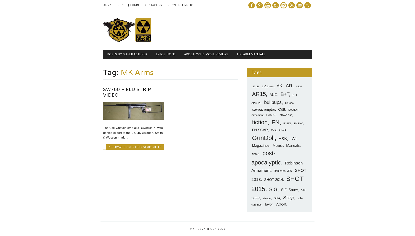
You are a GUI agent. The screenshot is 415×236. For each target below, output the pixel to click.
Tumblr (275, 5)
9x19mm (268, 86)
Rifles (157, 146)
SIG (273, 189)
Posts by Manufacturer (127, 54)
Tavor (268, 204)
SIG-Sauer (289, 190)
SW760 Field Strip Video (127, 92)
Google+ (259, 5)
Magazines (261, 146)
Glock (283, 130)
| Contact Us (152, 4)
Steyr (288, 197)
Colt (281, 109)
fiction (260, 122)
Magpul (278, 145)
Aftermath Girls (121, 146)
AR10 (299, 86)
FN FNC (298, 123)
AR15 (259, 94)
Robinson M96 (283, 170)
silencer (267, 198)
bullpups (273, 102)
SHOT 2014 (273, 180)
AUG (273, 95)
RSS (291, 5)
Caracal (289, 103)
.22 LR (255, 86)
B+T (285, 94)
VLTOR (281, 204)
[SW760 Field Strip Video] (133, 118)
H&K (282, 138)
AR (289, 85)
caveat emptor (263, 109)
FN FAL (287, 123)
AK (279, 85)
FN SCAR (260, 130)
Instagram (283, 5)
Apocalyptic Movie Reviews (206, 54)
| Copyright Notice (179, 4)
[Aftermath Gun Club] (135, 41)
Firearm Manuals (251, 54)
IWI (293, 138)
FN (275, 122)
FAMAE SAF (285, 115)
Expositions (166, 54)
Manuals (293, 146)
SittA (277, 198)
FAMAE (271, 115)
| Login (133, 4)
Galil (273, 130)
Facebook (251, 5)
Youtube (267, 5)
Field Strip (143, 146)
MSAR (256, 154)
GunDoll (263, 137)
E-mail (300, 5)
